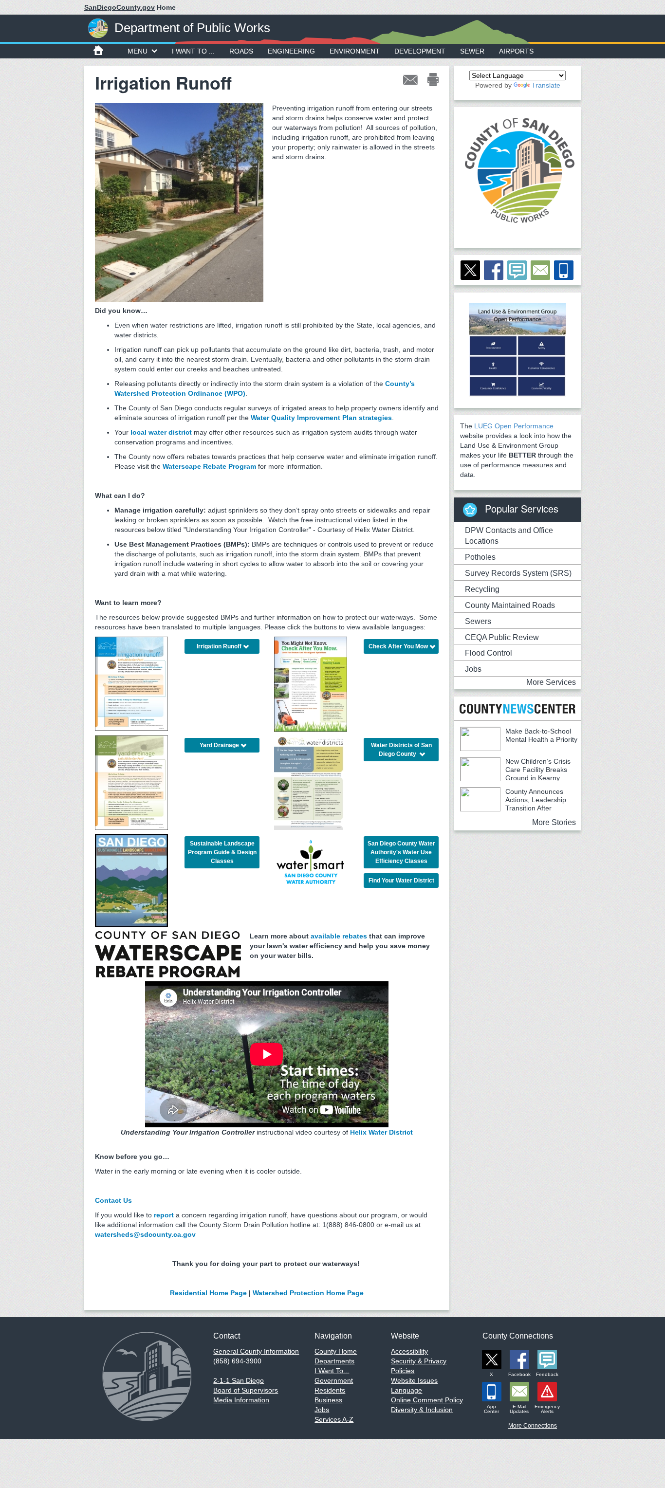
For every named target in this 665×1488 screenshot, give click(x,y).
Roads (241, 51)
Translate (546, 85)
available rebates (339, 936)
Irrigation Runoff (219, 646)
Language (406, 1390)
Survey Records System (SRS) (518, 573)
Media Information (241, 1400)
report (164, 1215)
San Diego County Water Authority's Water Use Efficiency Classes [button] (401, 852)
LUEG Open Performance (514, 426)
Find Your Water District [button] (401, 880)
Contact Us (113, 1200)
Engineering (291, 51)
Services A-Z (333, 1419)
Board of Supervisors (245, 1390)
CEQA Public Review (502, 637)
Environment (355, 51)
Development (419, 51)
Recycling (482, 589)
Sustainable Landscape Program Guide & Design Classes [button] (222, 852)
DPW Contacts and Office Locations (509, 536)
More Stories (554, 822)
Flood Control (488, 653)
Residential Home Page (208, 1293)
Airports (516, 51)
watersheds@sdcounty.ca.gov (145, 1234)
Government (333, 1380)
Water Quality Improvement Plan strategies (321, 418)
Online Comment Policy (427, 1400)
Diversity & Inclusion (422, 1410)
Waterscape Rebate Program (209, 466)
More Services (551, 682)
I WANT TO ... (193, 51)
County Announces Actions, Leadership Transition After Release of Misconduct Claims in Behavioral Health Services (513, 808)
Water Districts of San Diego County (401, 749)
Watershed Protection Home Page (308, 1293)
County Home (335, 1351)
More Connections (532, 1425)
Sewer (472, 51)
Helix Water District (381, 1132)
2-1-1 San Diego (238, 1380)
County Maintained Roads (510, 605)
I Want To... (331, 1371)
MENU (138, 51)
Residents (329, 1390)
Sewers (478, 621)
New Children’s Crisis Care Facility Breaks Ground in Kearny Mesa (515, 773)
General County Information (256, 1351)
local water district (161, 432)
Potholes (480, 557)
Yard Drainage (219, 745)
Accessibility (409, 1351)
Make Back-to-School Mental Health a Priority (541, 735)
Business (328, 1400)
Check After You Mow (398, 646)
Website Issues (414, 1380)
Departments (334, 1361)
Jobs (473, 669)
